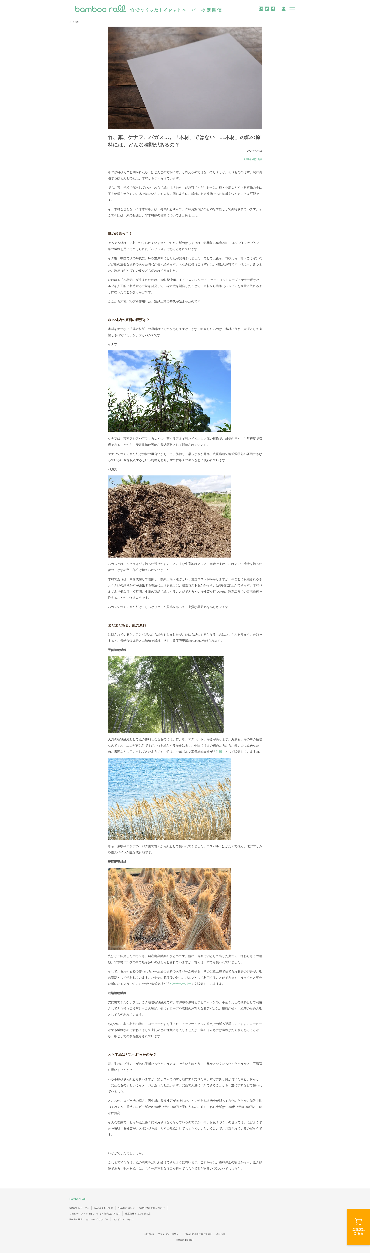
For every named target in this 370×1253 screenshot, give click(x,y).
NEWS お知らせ (126, 1207)
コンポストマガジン (123, 1219)
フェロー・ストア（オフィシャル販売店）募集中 (94, 1213)
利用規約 (149, 1233)
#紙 (260, 159)
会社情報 (220, 1233)
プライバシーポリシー (169, 1233)
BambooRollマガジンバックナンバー (88, 1219)
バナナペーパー (180, 983)
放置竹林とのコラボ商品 (138, 1213)
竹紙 (219, 751)
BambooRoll (77, 1199)
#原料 (247, 159)
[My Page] (284, 8)
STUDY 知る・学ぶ (79, 1207)
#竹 (254, 159)
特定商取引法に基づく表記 (198, 1233)
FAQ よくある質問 (103, 1207)
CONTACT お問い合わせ (152, 1207)
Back (75, 22)
